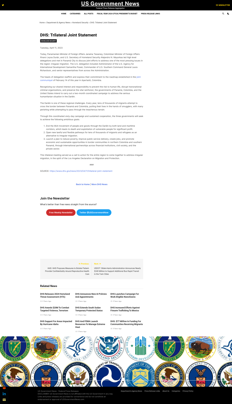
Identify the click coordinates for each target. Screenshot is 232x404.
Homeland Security (80, 22)
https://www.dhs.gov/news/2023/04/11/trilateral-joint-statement (81, 171)
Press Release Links (150, 14)
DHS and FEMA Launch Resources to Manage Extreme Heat (90, 324)
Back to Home (83, 184)
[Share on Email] (4, 400)
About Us (165, 391)
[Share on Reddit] (4, 387)
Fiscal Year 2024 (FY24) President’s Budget (117, 14)
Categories (75, 14)
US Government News (110, 3)
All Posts (88, 14)
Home (63, 14)
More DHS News (99, 184)
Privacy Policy (188, 391)
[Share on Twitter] (4, 375)
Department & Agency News (58, 22)
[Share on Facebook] (4, 381)
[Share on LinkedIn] (4, 394)
